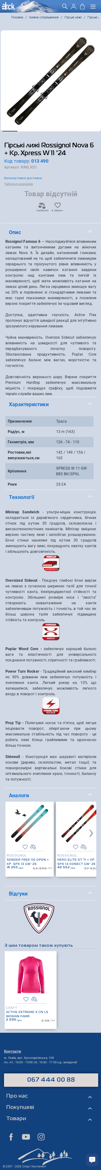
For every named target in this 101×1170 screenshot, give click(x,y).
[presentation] (91, 832)
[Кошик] (82, 8)
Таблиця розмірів (18, 184)
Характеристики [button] (29, 404)
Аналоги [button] (19, 795)
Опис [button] (15, 232)
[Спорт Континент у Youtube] (26, 1137)
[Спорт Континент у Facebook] (11, 1137)
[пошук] (65, 8)
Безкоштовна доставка (23, 178)
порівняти (42, 210)
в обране (57, 210)
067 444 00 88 (51, 1080)
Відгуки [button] (18, 894)
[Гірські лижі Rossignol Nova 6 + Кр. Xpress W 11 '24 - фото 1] (51, 81)
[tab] (50, 232)
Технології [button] (21, 497)
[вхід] (74, 8)
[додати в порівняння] (33, 847)
